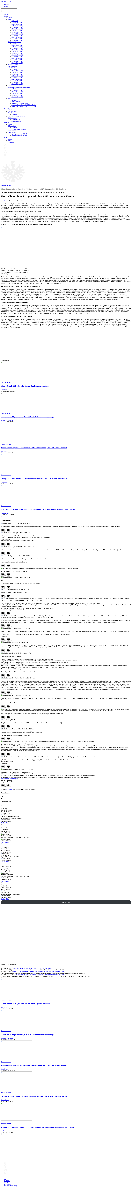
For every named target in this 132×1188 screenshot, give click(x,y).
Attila (9, 140)
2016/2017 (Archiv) (17, 37)
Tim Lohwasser (5, 513)
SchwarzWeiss (12, 126)
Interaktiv (7, 108)
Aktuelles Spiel (15, 119)
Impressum (7, 1184)
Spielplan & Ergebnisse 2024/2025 (21, 103)
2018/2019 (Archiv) (17, 34)
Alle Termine (66, 902)
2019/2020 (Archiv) (17, 32)
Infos (5, 137)
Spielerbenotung (12, 118)
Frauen (10, 98)
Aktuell (6, 14)
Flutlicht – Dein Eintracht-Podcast (17, 116)
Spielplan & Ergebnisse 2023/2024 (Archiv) (23, 105)
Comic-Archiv (12, 132)
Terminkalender (12, 66)
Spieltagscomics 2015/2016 (19, 135)
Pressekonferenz (6, 185)
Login (6, 6)
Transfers (10, 85)
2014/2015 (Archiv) (17, 40)
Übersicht (14, 114)
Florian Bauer (5, 482)
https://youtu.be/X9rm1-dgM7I (9, 778)
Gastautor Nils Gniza (7, 420)
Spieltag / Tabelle (13, 64)
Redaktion (11, 142)
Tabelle (13, 100)
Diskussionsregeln (13, 111)
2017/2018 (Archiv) (17, 35)
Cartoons (6, 122)
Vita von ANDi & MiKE (18, 129)
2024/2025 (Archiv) (17, 24)
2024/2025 (14, 88)
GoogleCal (6, 823)
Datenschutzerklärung (10, 1185)
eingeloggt (9, 789)
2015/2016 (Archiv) (17, 38)
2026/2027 (14, 21)
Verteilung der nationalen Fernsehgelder (19, 87)
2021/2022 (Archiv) (17, 29)
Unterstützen (7, 4)
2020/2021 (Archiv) (17, 30)
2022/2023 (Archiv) (17, 27)
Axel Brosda (4, 201)
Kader (9, 19)
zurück (10, 17)
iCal (2, 823)
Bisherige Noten (16, 121)
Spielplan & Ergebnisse (14, 42)
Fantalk (10, 113)
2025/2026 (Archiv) (17, 22)
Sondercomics (12, 131)
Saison (6, 16)
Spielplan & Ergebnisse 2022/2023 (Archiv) (23, 106)
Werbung (7, 1182)
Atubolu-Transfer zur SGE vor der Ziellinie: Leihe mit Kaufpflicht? (33, 968)
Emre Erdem (4, 389)
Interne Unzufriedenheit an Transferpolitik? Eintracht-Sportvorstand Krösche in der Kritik (38, 971)
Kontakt (6, 1179)
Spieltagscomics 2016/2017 (19, 134)
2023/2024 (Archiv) (17, 25)
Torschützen (11, 67)
